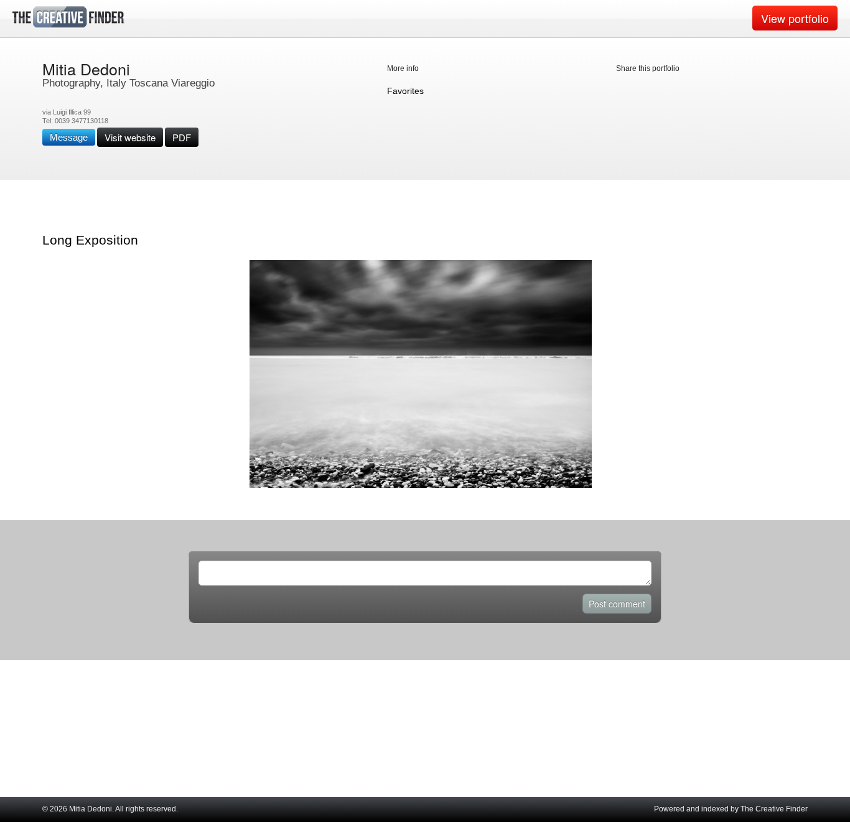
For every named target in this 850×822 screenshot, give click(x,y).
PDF (181, 137)
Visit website (130, 137)
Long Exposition (90, 240)
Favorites (405, 91)
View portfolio (795, 18)
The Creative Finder (774, 809)
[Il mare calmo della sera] (421, 485)
